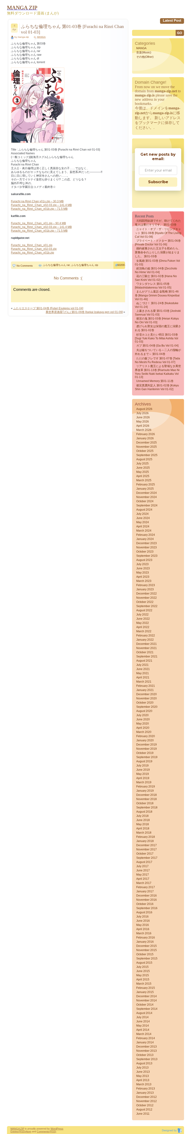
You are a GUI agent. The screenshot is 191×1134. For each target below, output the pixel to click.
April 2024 (142, 526)
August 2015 (144, 962)
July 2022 (142, 614)
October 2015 (144, 954)
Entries (14, 1131)
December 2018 (146, 795)
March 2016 (143, 933)
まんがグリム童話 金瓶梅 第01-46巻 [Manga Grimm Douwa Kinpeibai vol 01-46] (157, 295)
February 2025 (145, 484)
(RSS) (21, 1131)
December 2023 (146, 543)
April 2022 (142, 627)
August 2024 (144, 509)
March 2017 (143, 883)
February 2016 (145, 937)
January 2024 (145, 539)
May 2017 (142, 874)
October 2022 (144, 602)
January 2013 (145, 1092)
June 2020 (143, 719)
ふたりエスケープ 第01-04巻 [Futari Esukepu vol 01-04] (48, 308)
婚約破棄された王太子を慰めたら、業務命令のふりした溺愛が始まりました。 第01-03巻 (158, 252)
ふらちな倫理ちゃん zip (84, 265)
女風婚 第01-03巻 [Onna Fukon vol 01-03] (157, 262)
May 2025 (142, 472)
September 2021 (146, 656)
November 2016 (146, 899)
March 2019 (143, 782)
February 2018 (145, 836)
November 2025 (146, 446)
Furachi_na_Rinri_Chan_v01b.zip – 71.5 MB (39, 208)
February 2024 (145, 534)
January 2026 (145, 438)
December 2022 (146, 593)
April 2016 (142, 929)
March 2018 (143, 832)
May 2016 (142, 925)
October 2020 (144, 702)
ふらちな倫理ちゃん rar (56, 265)
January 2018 (145, 841)
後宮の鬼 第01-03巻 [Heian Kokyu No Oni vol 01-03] (157, 320)
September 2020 (146, 706)
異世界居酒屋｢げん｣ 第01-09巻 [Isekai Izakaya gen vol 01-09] (84, 312)
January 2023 (145, 589)
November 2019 (146, 748)
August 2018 (144, 811)
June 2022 (143, 618)
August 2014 (144, 1013)
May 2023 (142, 572)
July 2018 (142, 816)
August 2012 (144, 1109)
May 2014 (142, 1025)
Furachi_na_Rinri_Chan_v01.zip (31, 245)
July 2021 (142, 665)
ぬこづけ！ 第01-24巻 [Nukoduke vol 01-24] (156, 305)
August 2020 (144, 711)
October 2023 (144, 551)
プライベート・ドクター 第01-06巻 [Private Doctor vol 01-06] (158, 242)
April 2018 (142, 828)
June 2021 (143, 669)
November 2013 (146, 1050)
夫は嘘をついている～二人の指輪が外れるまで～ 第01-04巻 (158, 352)
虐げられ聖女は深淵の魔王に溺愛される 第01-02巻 (158, 328)
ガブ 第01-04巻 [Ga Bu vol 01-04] (157, 345)
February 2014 (145, 1038)
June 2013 (143, 1071)
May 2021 (142, 673)
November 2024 (146, 497)
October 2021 (144, 652)
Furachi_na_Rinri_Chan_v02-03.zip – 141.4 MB (41, 205)
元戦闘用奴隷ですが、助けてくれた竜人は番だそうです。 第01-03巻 (158, 222)
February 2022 (145, 635)
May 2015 (142, 975)
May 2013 (142, 1076)
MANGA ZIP (17, 1128)
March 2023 (143, 581)
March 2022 (143, 631)
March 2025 (143, 480)
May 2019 (142, 774)
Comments (43, 1131)
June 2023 (143, 568)
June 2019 (143, 769)
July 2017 (142, 866)
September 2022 (146, 606)
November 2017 (146, 849)
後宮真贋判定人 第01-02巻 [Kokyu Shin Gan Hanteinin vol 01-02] (157, 387)
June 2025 (143, 467)
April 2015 (142, 979)
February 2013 (145, 1088)
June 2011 (143, 1113)
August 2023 (144, 560)
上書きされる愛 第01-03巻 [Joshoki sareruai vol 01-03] (158, 312)
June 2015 (143, 971)
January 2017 (145, 891)
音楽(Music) (143, 52)
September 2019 (146, 757)
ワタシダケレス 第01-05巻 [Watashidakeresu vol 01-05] (153, 285)
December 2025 (146, 442)
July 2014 (142, 1017)
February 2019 (145, 786)
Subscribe (158, 182)
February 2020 (145, 736)
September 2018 (146, 807)
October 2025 (144, 451)
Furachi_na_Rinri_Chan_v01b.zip (32, 252)
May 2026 (142, 421)
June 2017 (143, 870)
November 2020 (146, 698)
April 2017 (142, 878)
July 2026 (142, 413)
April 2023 (142, 576)
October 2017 (144, 853)
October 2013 (144, 1055)
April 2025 (142, 476)
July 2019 (142, 765)
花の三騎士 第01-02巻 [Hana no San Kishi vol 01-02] (156, 278)
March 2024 (143, 530)
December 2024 (146, 493)
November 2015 (146, 950)
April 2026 (142, 425)
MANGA (41, 37)
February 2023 (145, 585)
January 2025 (145, 488)
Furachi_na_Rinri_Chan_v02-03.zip (34, 249)
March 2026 (143, 430)
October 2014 (144, 1004)
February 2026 (145, 434)
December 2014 (146, 996)
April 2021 (142, 677)
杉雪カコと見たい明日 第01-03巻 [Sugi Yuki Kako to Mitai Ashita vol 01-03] (156, 338)
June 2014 (143, 1021)
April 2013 (142, 1080)
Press (60, 1128)
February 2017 (145, 887)
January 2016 (145, 941)
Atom (28, 1131)
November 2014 (146, 1000)
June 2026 (143, 417)
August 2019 (144, 761)
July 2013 (142, 1067)
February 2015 (145, 988)
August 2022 (144, 610)
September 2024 (146, 505)
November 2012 (146, 1101)
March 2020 (143, 732)
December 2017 (146, 845)
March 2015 (143, 983)
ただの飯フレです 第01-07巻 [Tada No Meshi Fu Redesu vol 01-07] (157, 360)
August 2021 (144, 660)
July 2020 (142, 715)
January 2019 (145, 790)
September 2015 (146, 958)
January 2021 (145, 690)
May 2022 (142, 623)
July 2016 (142, 916)
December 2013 (146, 1046)
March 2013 (143, 1084)
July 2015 (142, 967)
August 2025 (144, 459)
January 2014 (145, 1042)
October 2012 (144, 1105)
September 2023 (146, 555)
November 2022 (146, 597)
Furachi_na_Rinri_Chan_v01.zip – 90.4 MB (38, 223)
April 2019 (142, 778)
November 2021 (146, 648)
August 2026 (144, 409)
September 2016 (146, 908)
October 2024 (144, 501)
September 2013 (146, 1059)
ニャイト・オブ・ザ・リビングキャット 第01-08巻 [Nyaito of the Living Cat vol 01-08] (158, 232)
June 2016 (143, 920)
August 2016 (144, 912)
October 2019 (144, 753)
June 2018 (143, 820)
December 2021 (146, 644)
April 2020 (142, 727)
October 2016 (144, 904)
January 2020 (145, 740)
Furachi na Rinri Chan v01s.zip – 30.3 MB (37, 201)
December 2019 (146, 744)
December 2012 (146, 1097)
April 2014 (142, 1029)
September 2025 (146, 455)
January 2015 (145, 992)
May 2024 (142, 522)
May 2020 (142, 723)
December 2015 (146, 946)
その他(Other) (144, 56)
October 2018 (144, 803)
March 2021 (143, 681)
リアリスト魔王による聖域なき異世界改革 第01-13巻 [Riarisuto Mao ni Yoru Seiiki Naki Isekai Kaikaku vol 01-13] (158, 371)
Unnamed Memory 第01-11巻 (155, 381)
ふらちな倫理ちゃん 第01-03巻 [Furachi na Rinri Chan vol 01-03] (72, 29)
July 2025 (142, 463)
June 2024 (143, 518)
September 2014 (146, 1008)
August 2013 (144, 1063)
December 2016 (146, 895)
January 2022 (145, 639)
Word (54, 1128)
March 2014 (143, 1034)
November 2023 (146, 547)
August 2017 (144, 862)
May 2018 (142, 824)
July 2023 (142, 564)
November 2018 (146, 799)
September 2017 (146, 857)
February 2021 (145, 685)
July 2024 (142, 513)
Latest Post (172, 20)
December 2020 (146, 694)
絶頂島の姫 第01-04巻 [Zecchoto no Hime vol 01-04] (156, 270)
